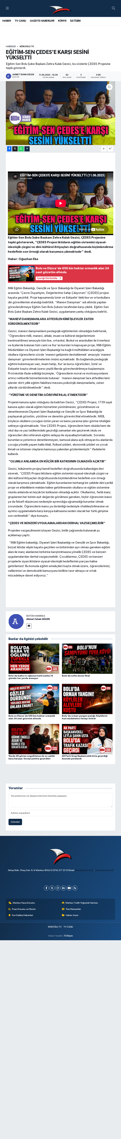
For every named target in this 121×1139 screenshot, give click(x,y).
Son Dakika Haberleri (22, 915)
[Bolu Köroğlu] (60, 8)
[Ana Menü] (7, 8)
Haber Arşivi (72, 915)
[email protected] (84, 870)
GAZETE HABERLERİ (42, 20)
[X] (52, 888)
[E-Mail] (29, 626)
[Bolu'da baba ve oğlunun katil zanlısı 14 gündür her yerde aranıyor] (34, 658)
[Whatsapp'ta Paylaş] (21, 148)
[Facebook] (46, 888)
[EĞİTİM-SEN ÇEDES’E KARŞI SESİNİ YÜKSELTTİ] (60, 113)
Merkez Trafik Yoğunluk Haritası (82, 903)
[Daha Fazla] (27, 148)
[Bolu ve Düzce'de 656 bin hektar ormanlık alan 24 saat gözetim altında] (34, 698)
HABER (6, 20)
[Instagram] (57, 888)
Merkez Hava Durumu (24, 903)
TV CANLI (20, 20)
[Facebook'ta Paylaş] (9, 148)
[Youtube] (69, 888)
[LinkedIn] (63, 888)
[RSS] (74, 888)
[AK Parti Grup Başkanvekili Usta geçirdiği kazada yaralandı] (87, 739)
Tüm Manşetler (73, 909)
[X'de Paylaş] (15, 148)
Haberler (11, 46)
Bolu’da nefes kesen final (76, 676)
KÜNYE (62, 20)
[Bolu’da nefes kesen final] (87, 658)
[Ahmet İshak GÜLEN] (16, 621)
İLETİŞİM (75, 20)
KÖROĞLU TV (27, 46)
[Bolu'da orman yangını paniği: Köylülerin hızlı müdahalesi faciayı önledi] (87, 698)
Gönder (15, 822)
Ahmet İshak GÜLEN (38, 619)
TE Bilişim (68, 936)
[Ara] (113, 8)
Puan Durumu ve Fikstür (24, 909)
